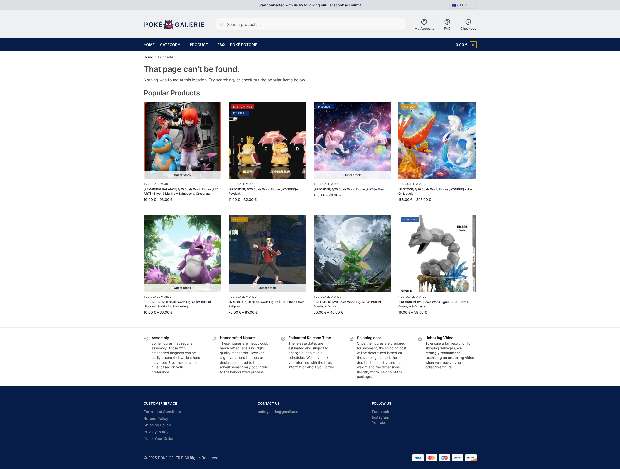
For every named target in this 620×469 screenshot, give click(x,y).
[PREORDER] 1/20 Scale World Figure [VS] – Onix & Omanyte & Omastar (433, 304)
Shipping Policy (157, 425)
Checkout (468, 28)
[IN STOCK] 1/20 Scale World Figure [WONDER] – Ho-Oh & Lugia (435, 191)
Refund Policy (156, 418)
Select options (182, 210)
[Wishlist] (214, 109)
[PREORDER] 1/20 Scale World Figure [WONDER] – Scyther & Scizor (348, 304)
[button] (466, 45)
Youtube (379, 422)
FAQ (447, 28)
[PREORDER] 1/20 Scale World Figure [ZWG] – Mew (349, 189)
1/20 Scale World (158, 184)
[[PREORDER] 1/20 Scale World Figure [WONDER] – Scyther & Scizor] (352, 253)
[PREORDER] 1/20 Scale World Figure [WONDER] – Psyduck (263, 191)
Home (148, 57)
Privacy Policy (156, 432)
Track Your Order (158, 438)
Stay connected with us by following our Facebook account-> (310, 5)
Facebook (380, 411)
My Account (424, 28)
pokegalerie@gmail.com (278, 411)
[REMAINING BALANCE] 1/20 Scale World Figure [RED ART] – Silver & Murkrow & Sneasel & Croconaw (181, 191)
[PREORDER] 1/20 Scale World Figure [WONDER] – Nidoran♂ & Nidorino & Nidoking (178, 304)
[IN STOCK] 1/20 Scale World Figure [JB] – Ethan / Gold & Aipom (266, 304)
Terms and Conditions (163, 411)
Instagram (380, 417)
